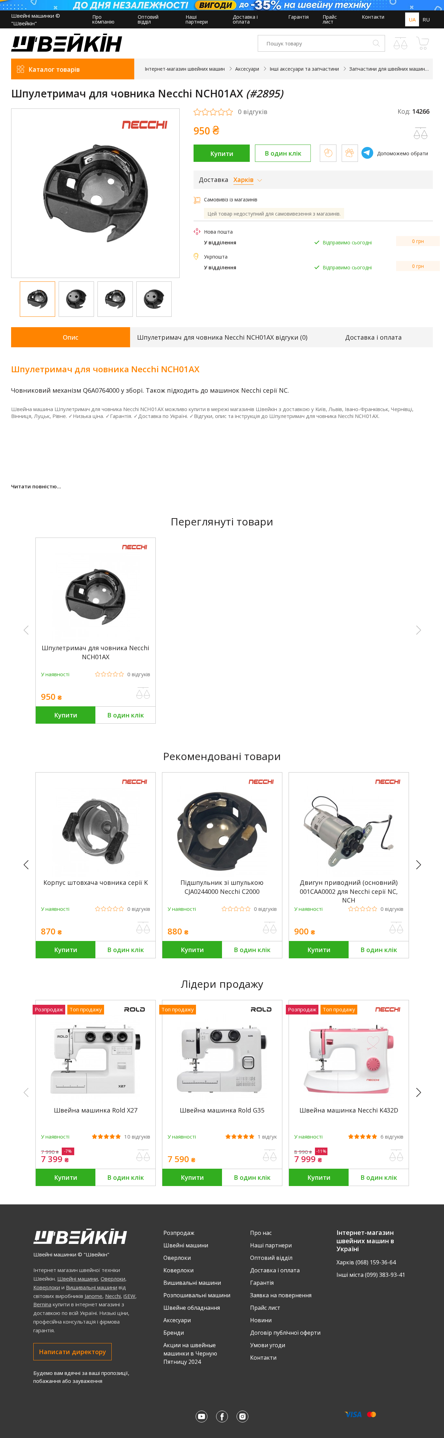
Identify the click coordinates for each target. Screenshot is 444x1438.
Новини (261, 1320)
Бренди (173, 1332)
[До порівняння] (143, 693)
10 (137, 1136)
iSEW (129, 1295)
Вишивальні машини (91, 1287)
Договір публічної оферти (285, 1332)
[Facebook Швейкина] (222, 1416)
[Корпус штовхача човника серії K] (95, 874)
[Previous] (29, 865)
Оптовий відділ (148, 19)
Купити (221, 153)
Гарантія (298, 17)
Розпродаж (178, 1233)
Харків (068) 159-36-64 (366, 1262)
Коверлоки (46, 1287)
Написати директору (72, 1352)
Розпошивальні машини (196, 1295)
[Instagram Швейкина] (242, 1416)
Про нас (261, 1233)
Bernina (42, 1304)
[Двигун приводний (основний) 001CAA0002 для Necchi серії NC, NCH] (349, 874)
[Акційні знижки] (222, 5)
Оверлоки (113, 1278)
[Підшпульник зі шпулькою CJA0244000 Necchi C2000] (222, 874)
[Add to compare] (421, 133)
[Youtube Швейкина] (201, 1416)
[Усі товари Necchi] (144, 133)
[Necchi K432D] (349, 1102)
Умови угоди (267, 1345)
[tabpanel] (95, 193)
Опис (70, 337)
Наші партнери (197, 19)
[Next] (421, 865)
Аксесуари (177, 1320)
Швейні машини (77, 1278)
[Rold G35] (222, 1102)
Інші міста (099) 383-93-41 (370, 1275)
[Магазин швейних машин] (66, 49)
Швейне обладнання (191, 1307)
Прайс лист (330, 19)
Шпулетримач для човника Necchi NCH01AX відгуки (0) (222, 337)
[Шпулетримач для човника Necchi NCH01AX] (95, 640)
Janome (93, 1295)
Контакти (373, 17)
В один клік (283, 153)
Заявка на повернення (280, 1295)
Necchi (113, 1295)
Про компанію (103, 19)
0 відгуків (252, 111)
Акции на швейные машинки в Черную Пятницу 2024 (190, 1353)
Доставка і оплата (245, 19)
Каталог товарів (54, 69)
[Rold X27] (95, 1102)
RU (426, 19)
